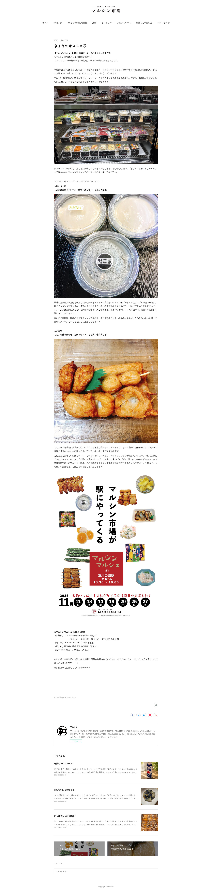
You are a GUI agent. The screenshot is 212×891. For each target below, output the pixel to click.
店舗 (94, 22)
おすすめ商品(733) (60, 697)
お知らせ (58, 22)
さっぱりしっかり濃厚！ (65, 815)
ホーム (45, 22)
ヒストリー (107, 22)
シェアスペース (124, 22)
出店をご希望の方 (144, 22)
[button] (45, 22)
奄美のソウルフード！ (64, 763)
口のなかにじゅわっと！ (65, 789)
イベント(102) (71, 697)
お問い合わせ (163, 22)
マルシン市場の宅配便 (77, 22)
